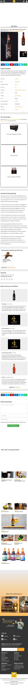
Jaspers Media (20, 682)
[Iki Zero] (14, 368)
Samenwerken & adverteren (4, 659)
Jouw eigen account (5, 668)
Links (2, 667)
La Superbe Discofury (18, 665)
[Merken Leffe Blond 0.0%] (14, 522)
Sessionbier (24, 90)
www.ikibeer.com (19, 106)
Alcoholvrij (8, 377)
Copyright (3, 666)
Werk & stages (4, 657)
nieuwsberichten (11, 267)
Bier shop (16, 658)
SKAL (24, 240)
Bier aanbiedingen (18, 655)
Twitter (5, 639)
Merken (3, 3)
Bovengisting (18, 95)
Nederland (17, 81)
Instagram (17, 636)
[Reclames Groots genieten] (7, 506)
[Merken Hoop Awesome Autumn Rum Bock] (7, 474)
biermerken (17, 387)
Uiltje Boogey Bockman (19, 667)
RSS (16, 639)
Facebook (5, 636)
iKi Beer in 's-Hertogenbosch (16, 31)
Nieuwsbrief (3, 670)
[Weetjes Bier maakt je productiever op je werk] (7, 538)
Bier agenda (16, 659)
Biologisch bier (18, 90)
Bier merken (16, 654)
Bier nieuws (16, 657)
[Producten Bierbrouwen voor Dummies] (21, 538)
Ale (8, 29)
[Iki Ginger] (14, 295)
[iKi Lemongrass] (14, 319)
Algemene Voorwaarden (6, 665)
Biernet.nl (7, 682)
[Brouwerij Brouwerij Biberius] (14, 553)
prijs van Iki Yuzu (4, 120)
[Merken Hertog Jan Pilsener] (21, 506)
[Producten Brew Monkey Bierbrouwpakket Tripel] (21, 474)
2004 (16, 84)
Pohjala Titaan (17, 668)
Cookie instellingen (5, 661)
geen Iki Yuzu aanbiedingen (13, 119)
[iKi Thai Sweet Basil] (14, 344)
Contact (3, 655)
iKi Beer (16, 78)
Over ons (3, 654)
